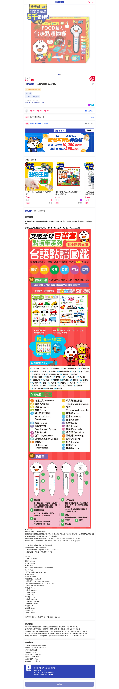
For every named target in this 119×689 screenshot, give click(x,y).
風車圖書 (31, 84)
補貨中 (59, 684)
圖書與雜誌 (35, 102)
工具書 (42, 102)
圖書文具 (27, 102)
